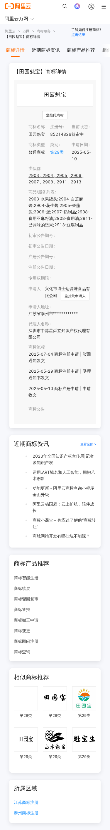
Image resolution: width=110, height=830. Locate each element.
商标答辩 (22, 609)
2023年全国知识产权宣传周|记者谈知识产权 (63, 459)
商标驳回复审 (26, 598)
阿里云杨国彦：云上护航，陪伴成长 (63, 507)
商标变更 (22, 630)
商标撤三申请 (26, 620)
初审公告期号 (40, 235)
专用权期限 (38, 277)
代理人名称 (38, 323)
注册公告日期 (40, 267)
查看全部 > (88, 444)
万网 (26, 31)
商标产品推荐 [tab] (81, 50)
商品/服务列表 (41, 191)
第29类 (57, 152)
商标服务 (44, 31)
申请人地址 (38, 306)
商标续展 (22, 588)
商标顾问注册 (26, 641)
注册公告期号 (40, 256)
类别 (54, 144)
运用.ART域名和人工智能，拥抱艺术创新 (64, 475)
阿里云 (10, 31)
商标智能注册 (26, 577)
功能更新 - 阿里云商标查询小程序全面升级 (63, 491)
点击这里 (78, 34)
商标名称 (36, 126)
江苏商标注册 (26, 802)
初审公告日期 (40, 245)
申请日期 (80, 144)
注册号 (56, 126)
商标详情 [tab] (15, 50)
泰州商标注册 (26, 813)
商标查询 (22, 651)
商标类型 (36, 144)
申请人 (34, 288)
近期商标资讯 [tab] (46, 50)
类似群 (34, 168)
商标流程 (36, 346)
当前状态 (80, 126)
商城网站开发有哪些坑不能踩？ (61, 535)
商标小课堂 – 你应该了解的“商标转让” (64, 523)
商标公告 (36, 408)
